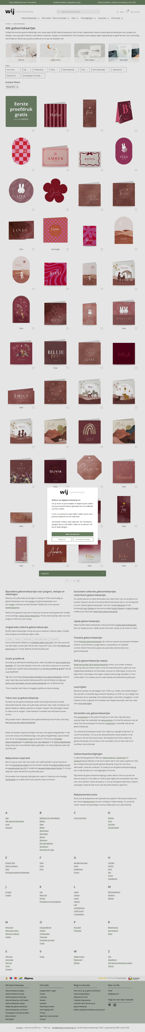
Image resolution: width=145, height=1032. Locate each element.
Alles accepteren (72, 534)
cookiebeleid (62, 514)
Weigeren (62, 539)
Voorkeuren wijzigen (83, 539)
